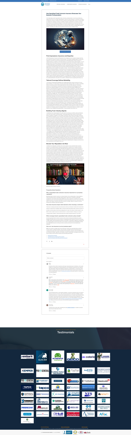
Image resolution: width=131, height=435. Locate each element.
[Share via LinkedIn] (51, 241)
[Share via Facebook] (46, 241)
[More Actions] (83, 263)
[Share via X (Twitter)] (49, 241)
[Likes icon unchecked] (49, 274)
